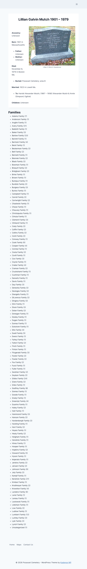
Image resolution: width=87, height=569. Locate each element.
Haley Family (17, 408)
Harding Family (18, 424)
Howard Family (18, 453)
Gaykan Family (18, 375)
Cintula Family (18, 216)
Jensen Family (18, 466)
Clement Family (18, 220)
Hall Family (16, 411)
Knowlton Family (19, 489)
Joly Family (16, 472)
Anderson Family (19, 119)
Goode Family (18, 395)
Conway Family (18, 239)
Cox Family (16, 259)
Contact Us (28, 545)
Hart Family (17, 427)
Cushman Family (19, 275)
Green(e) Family (19, 401)
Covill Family (17, 255)
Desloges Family (19, 291)
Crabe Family (17, 265)
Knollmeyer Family (19, 485)
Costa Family (17, 252)
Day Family (16, 285)
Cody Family (17, 226)
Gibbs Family (17, 378)
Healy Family (17, 434)
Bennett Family (18, 155)
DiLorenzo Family (19, 297)
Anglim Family (18, 123)
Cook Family (17, 242)
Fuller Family (17, 369)
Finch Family (17, 346)
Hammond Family (19, 414)
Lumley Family (18, 518)
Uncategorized (18, 527)
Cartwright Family (19, 200)
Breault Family (18, 168)
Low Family (17, 508)
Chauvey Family (18, 210)
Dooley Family (18, 317)
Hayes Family (17, 430)
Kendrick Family (18, 479)
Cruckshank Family (20, 272)
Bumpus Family (18, 181)
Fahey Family (17, 340)
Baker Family (17, 132)
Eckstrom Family (19, 327)
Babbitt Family (18, 129)
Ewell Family (17, 333)
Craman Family (18, 268)
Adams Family (18, 116)
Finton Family (17, 349)
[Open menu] (77, 4)
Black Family (17, 161)
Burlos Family (17, 191)
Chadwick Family (19, 204)
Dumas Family (18, 323)
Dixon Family (17, 307)
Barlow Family (18, 135)
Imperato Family (19, 459)
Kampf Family (18, 476)
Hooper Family (18, 446)
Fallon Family (17, 343)
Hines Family (17, 443)
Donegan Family (19, 314)
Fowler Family (18, 359)
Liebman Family (18, 505)
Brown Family (17, 178)
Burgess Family (18, 187)
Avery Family (17, 126)
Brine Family (17, 174)
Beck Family (17, 145)
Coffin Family (17, 229)
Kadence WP (65, 562)
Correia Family (18, 249)
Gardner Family (18, 372)
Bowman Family (18, 165)
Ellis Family (16, 330)
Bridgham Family (19, 171)
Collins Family (18, 233)
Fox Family (16, 362)
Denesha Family (19, 288)
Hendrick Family (19, 440)
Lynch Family (17, 524)
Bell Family (16, 152)
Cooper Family (18, 246)
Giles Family (17, 385)
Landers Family (18, 492)
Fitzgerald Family (19, 353)
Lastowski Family (19, 502)
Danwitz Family (18, 278)
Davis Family (17, 281)
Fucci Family (17, 366)
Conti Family (17, 236)
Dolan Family (17, 310)
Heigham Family (19, 437)
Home (12, 545)
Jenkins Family (18, 463)
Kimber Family (18, 482)
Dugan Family (18, 320)
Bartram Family (18, 142)
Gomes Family (18, 391)
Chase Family (17, 207)
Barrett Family (18, 139)
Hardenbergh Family (20, 421)
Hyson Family (17, 456)
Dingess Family (18, 301)
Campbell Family (19, 194)
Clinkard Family (18, 223)
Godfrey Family (18, 388)
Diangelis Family (19, 294)
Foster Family (17, 356)
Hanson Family (18, 417)
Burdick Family (18, 184)
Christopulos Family (20, 213)
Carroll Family (18, 197)
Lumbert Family (18, 515)
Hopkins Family (18, 450)
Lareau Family (18, 498)
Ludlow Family (18, 511)
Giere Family (17, 382)
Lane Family (17, 495)
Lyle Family (16, 521)
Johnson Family (18, 469)
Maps (19, 545)
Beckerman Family (20, 148)
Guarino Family (18, 404)
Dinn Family (17, 304)
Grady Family (17, 398)
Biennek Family (18, 158)
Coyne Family (17, 262)
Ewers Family (17, 336)
